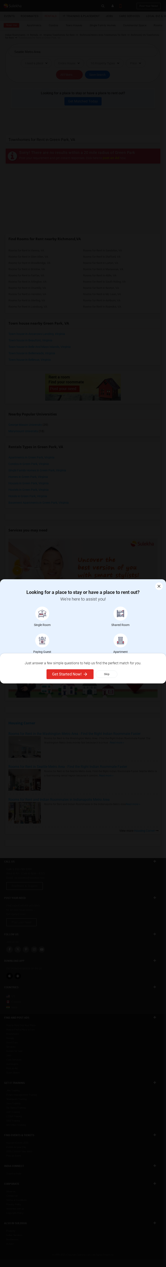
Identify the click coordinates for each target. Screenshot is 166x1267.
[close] (159, 586)
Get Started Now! (67, 674)
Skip (106, 674)
